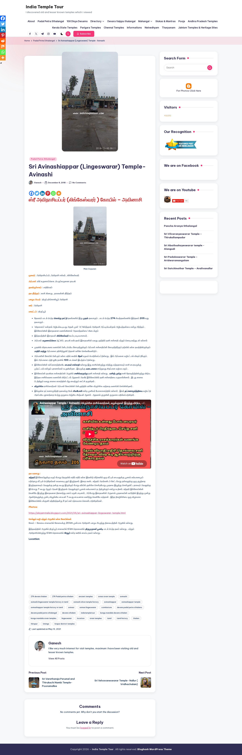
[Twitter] (36, 193)
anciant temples (86, 596)
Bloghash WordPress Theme (154, 749)
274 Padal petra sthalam (62, 596)
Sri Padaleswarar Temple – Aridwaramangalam (180, 258)
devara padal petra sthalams (129, 607)
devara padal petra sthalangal (44, 613)
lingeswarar (67, 618)
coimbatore (106, 607)
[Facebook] (31, 193)
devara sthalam (69, 613)
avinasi (71, 607)
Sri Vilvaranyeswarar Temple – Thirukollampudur (183, 235)
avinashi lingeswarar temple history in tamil (49, 602)
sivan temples (96, 618)
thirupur (34, 624)
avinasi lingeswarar (88, 607)
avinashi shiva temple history (86, 602)
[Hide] (1, 63)
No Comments (79, 182)
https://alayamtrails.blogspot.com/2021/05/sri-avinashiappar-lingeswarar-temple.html (77, 513)
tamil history (122, 618)
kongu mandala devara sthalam (113, 613)
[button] (83, 34)
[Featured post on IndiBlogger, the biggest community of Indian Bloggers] (180, 144)
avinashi (123, 596)
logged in (85, 727)
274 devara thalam (39, 596)
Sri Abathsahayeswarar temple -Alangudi (184, 247)
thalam (136, 618)
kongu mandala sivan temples (43, 618)
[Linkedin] (42, 193)
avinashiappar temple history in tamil (47, 607)
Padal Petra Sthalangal (43, 159)
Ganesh (54, 643)
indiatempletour (88, 613)
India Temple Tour (45, 6)
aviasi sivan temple (106, 596)
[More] (58, 193)
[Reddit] (3, 41)
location (80, 618)
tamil (109, 618)
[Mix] (3, 46)
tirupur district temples (64, 624)
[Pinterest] (47, 193)
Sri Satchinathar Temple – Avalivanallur (188, 268)
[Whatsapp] (53, 193)
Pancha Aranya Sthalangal (180, 226)
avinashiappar (110, 602)
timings (46, 624)
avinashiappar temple (131, 602)
